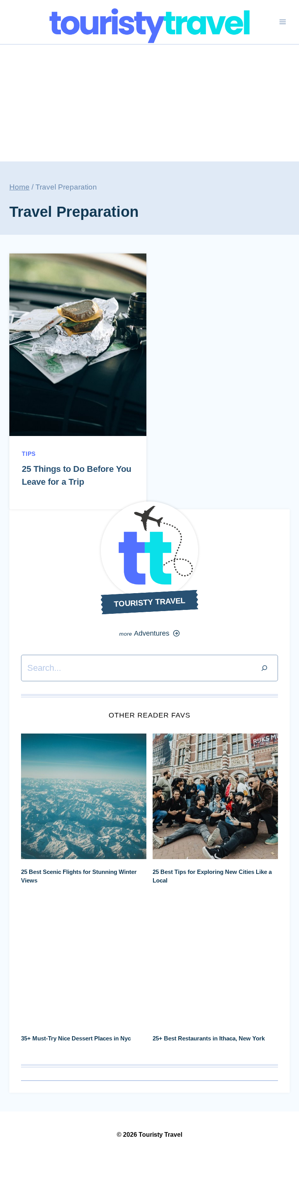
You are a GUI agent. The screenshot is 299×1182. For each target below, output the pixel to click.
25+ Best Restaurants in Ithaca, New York (209, 1038)
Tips (29, 453)
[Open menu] (282, 22)
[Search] (264, 668)
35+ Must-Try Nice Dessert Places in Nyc (76, 1038)
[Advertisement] (149, 103)
